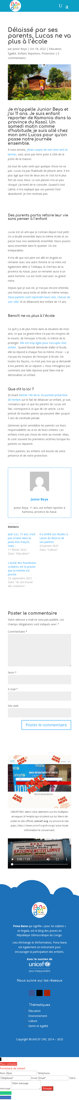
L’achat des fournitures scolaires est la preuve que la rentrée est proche (22, 568)
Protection (48, 53)
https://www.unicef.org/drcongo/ (37, 825)
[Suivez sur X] (39, 993)
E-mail (13, 689)
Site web (13, 706)
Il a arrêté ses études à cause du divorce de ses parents (54, 538)
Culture (32, 1021)
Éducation (34, 1011)
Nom (12, 672)
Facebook (5, 1097)
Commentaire (17, 631)
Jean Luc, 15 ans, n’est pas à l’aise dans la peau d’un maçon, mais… (21, 540)
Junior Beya (20, 49)
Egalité (12, 53)
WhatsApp (6, 1093)
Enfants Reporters (29, 53)
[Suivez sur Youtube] (47, 993)
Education (55, 49)
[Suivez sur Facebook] (32, 993)
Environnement (37, 1016)
